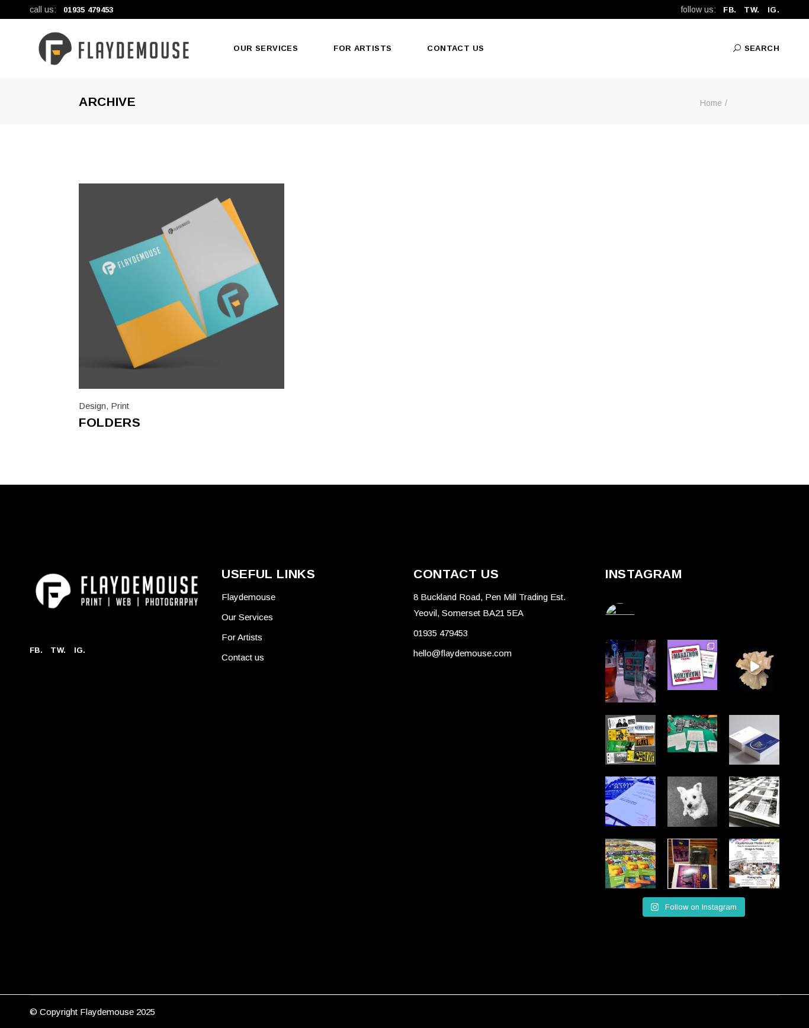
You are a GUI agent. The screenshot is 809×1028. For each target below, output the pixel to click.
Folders (109, 422)
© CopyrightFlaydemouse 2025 (92, 1012)
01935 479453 (88, 9)
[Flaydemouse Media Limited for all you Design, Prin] (754, 864)
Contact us (242, 657)
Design (92, 406)
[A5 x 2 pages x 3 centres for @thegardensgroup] (754, 801)
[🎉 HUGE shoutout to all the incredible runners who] (692, 665)
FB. (729, 9)
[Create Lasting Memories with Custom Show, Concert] (630, 740)
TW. (751, 9)
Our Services (247, 617)
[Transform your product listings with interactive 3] (754, 666)
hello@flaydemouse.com (462, 653)
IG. (773, 9)
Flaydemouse (248, 597)
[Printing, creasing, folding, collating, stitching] (692, 864)
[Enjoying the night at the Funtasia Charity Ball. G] (630, 671)
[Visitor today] (692, 801)
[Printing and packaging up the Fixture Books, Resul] (692, 734)
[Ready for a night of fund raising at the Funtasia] (630, 801)
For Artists (241, 637)
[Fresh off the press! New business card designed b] (754, 740)
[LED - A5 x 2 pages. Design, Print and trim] (630, 864)
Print (120, 406)
